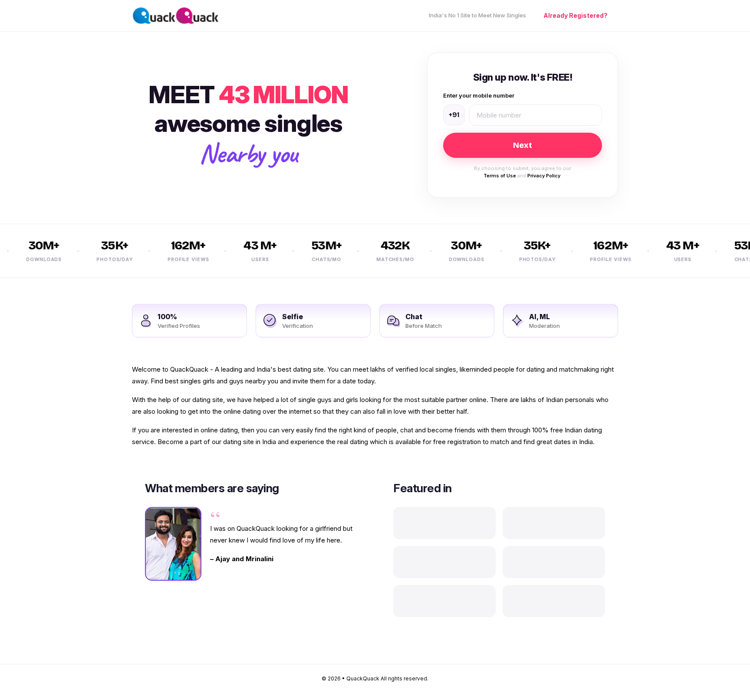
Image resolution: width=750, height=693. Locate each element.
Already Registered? (575, 16)
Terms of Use (500, 176)
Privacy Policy (543, 176)
